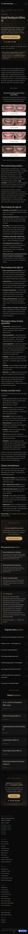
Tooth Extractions (5, 857)
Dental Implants (4, 841)
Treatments (9, 10)
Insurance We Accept (6, 894)
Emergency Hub (4, 869)
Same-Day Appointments (6, 878)
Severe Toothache (5, 873)
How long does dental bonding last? (9, 650)
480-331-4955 (5, 823)
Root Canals (3, 855)
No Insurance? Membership (7, 903)
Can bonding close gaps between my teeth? (11, 669)
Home (2, 10)
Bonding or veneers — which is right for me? (11, 643)
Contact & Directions (5, 905)
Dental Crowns (4, 852)
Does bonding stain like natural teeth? (9, 656)
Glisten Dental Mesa (5, 912)
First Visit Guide (4, 889)
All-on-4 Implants (5, 843)
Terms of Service (13, 930)
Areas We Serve (4, 896)
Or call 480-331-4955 (10, 42)
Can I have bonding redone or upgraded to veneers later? (11, 676)
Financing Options (5, 892)
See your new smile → (14, 538)
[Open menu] (25, 4)
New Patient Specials (6, 898)
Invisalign (3, 846)
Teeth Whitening (4, 850)
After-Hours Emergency (6, 880)
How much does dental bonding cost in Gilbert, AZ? (12, 637)
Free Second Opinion (5, 900)
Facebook (3, 922)
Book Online (14, 796)
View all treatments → (6, 861)
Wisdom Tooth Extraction (6, 859)
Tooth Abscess (4, 875)
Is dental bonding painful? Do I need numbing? (11, 663)
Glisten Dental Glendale (6, 914)
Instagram (3, 920)
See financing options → (9, 619)
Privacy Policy (4, 930)
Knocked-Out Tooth (5, 871)
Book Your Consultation (11, 37)
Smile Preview (4, 887)
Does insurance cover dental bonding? (9, 683)
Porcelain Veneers (5, 848)
